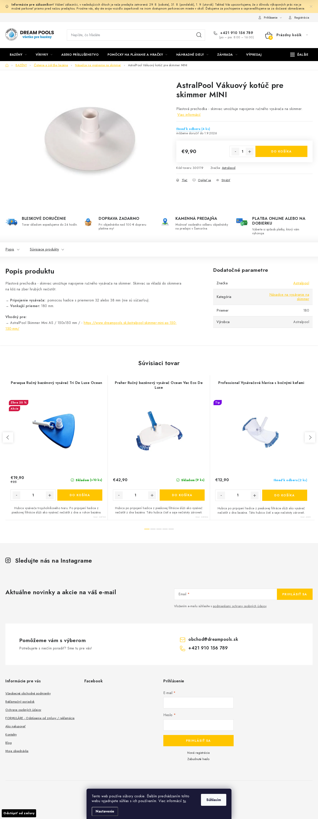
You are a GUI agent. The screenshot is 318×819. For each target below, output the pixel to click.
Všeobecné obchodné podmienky (28, 693)
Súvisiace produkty (44, 249)
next (310, 437)
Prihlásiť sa (294, 594)
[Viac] (299, 54)
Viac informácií (189, 114)
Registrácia (301, 17)
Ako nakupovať (15, 726)
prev (8, 437)
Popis (9, 249)
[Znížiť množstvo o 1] (235, 151)
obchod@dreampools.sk (213, 639)
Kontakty (11, 734)
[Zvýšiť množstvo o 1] (250, 151)
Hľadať (199, 35)
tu (184, 800)
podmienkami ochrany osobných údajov (240, 606)
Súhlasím (213, 799)
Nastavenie (105, 811)
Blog (8, 743)
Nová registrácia (198, 753)
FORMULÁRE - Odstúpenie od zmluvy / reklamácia (40, 718)
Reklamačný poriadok (20, 701)
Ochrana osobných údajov (23, 710)
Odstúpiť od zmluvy (18, 813)
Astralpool (229, 168)
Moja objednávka (17, 751)
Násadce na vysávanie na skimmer (289, 296)
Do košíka (281, 151)
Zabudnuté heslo (198, 759)
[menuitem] (18, 54)
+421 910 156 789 (236, 33)
